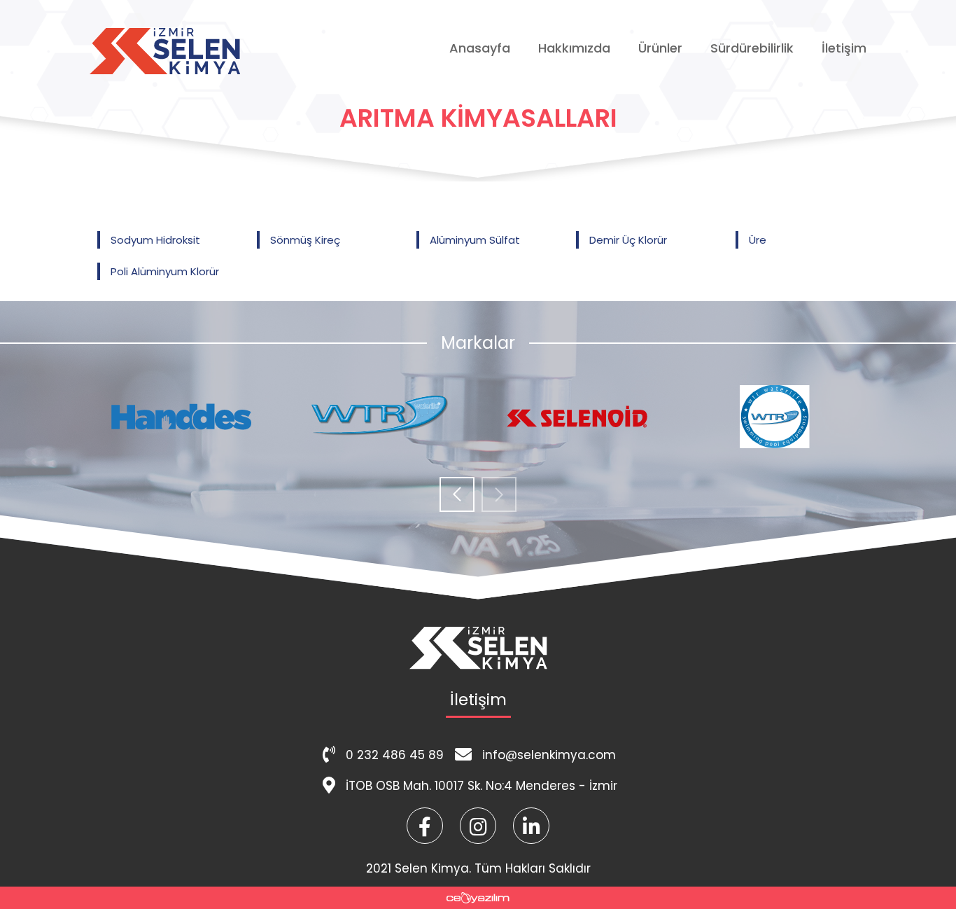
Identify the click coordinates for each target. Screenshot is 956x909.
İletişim (844, 48)
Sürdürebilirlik (752, 48)
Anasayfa (479, 48)
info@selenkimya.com (549, 755)
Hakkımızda (574, 48)
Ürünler (660, 48)
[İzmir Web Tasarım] (478, 897)
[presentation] (457, 495)
